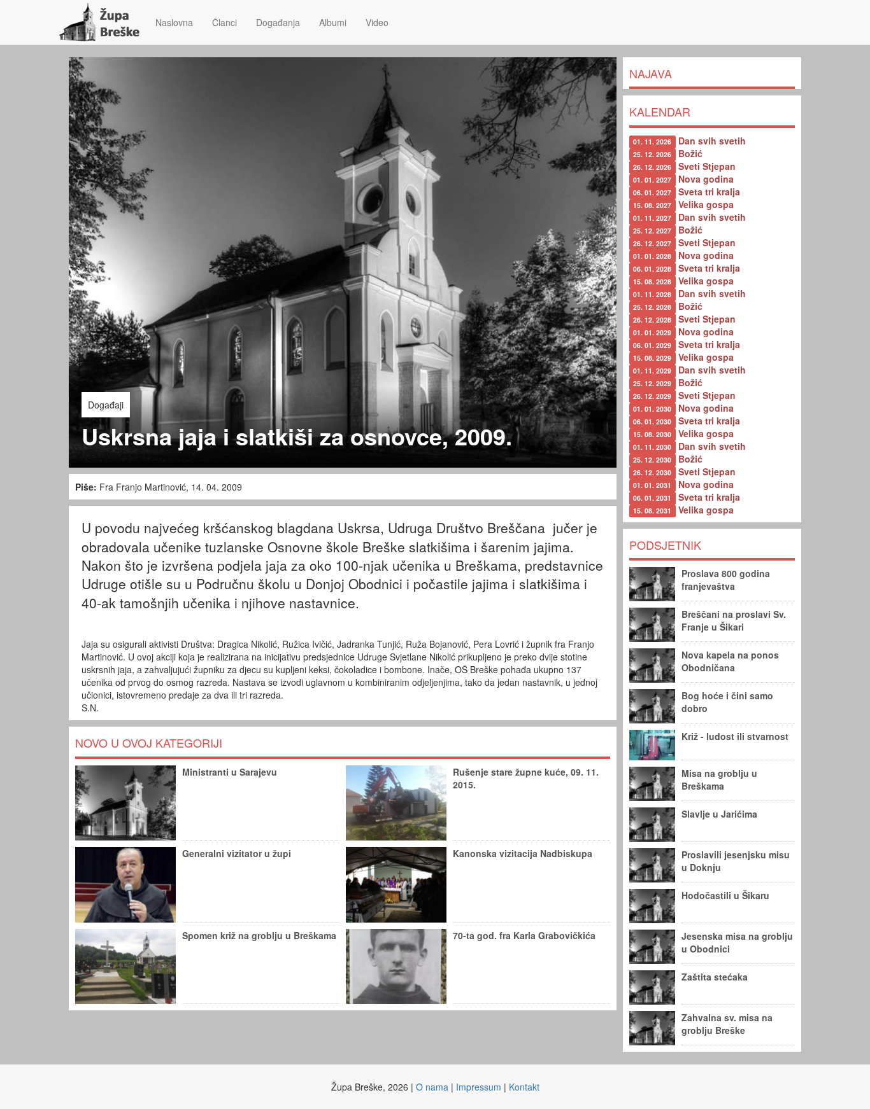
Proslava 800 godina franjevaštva (725, 579)
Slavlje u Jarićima (719, 813)
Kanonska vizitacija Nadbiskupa (522, 853)
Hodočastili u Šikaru (725, 895)
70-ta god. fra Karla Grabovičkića (524, 935)
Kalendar (659, 111)
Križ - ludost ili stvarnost (734, 736)
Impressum (478, 1086)
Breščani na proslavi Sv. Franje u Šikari (733, 620)
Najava (650, 73)
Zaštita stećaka (714, 976)
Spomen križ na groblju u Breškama (259, 935)
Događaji (106, 404)
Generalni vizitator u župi (236, 853)
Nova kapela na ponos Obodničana (730, 661)
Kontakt (524, 1086)
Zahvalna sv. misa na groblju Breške (727, 1023)
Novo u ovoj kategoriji (148, 742)
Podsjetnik (665, 544)
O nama (432, 1086)
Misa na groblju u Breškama (719, 779)
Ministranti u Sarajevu (229, 771)
